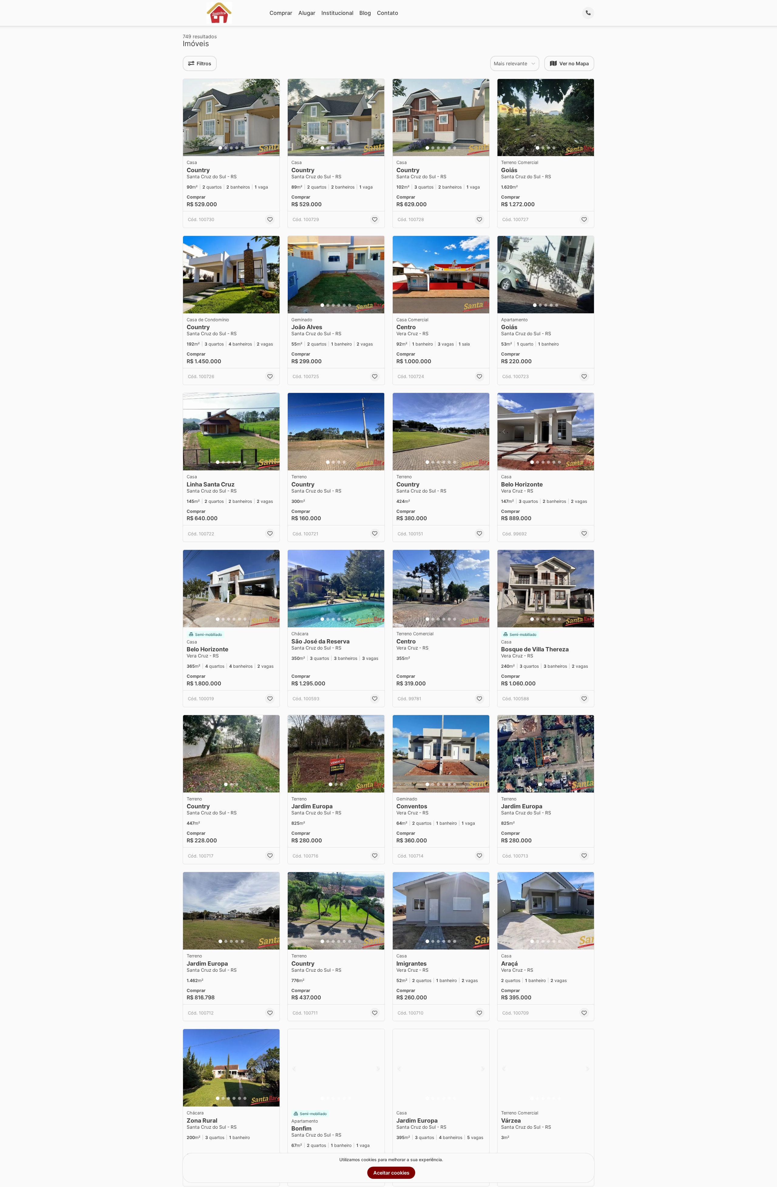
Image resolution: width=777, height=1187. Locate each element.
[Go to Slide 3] (231, 147)
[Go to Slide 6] (349, 147)
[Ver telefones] (588, 13)
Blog (365, 13)
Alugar (306, 13)
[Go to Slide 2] (225, 147)
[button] (231, 117)
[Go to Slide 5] (242, 147)
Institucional (337, 13)
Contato (387, 13)
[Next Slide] (273, 117)
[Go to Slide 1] (220, 148)
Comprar (281, 13)
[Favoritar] (270, 219)
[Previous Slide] (189, 117)
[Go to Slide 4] (236, 147)
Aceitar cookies (391, 1173)
